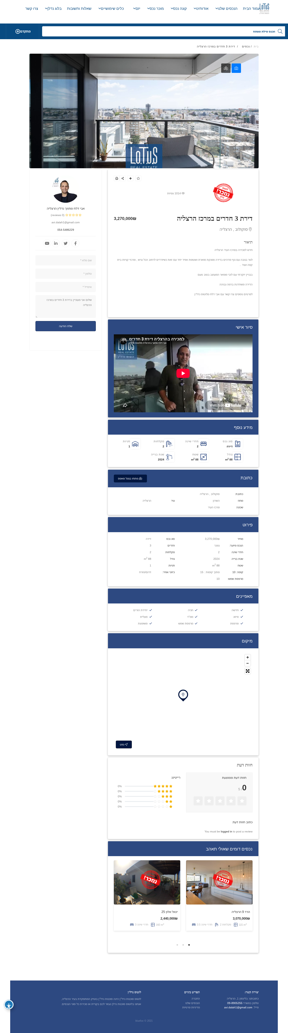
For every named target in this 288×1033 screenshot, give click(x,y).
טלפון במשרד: (250, 1003)
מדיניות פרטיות (191, 1007)
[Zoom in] (248, 657)
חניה (190, 610)
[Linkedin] (56, 243)
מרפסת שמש (185, 623)
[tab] (236, 68)
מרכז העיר (214, 507)
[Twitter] (66, 243)
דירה (230, 446)
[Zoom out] (248, 663)
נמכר (217, 545)
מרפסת (234, 623)
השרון (216, 500)
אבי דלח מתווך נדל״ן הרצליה (66, 208)
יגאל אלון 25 (169, 912)
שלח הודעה (65, 326)
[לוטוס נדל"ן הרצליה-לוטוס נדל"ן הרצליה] (264, 9)
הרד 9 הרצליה (241, 912)
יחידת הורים (140, 610)
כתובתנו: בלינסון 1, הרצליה (243, 998)
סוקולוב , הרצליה (234, 229)
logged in (226, 831)
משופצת (143, 623)
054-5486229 (65, 230)
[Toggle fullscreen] (248, 671)
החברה (196, 998)
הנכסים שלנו (192, 1003)
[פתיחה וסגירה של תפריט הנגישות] (9, 1004)
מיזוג (236, 617)
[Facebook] (75, 243)
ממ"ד (190, 617)
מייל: (256, 1007)
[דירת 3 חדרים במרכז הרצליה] (65, 189)
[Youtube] (47, 243)
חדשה (235, 610)
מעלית (144, 617)
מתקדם (25, 31)
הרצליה (147, 500)
